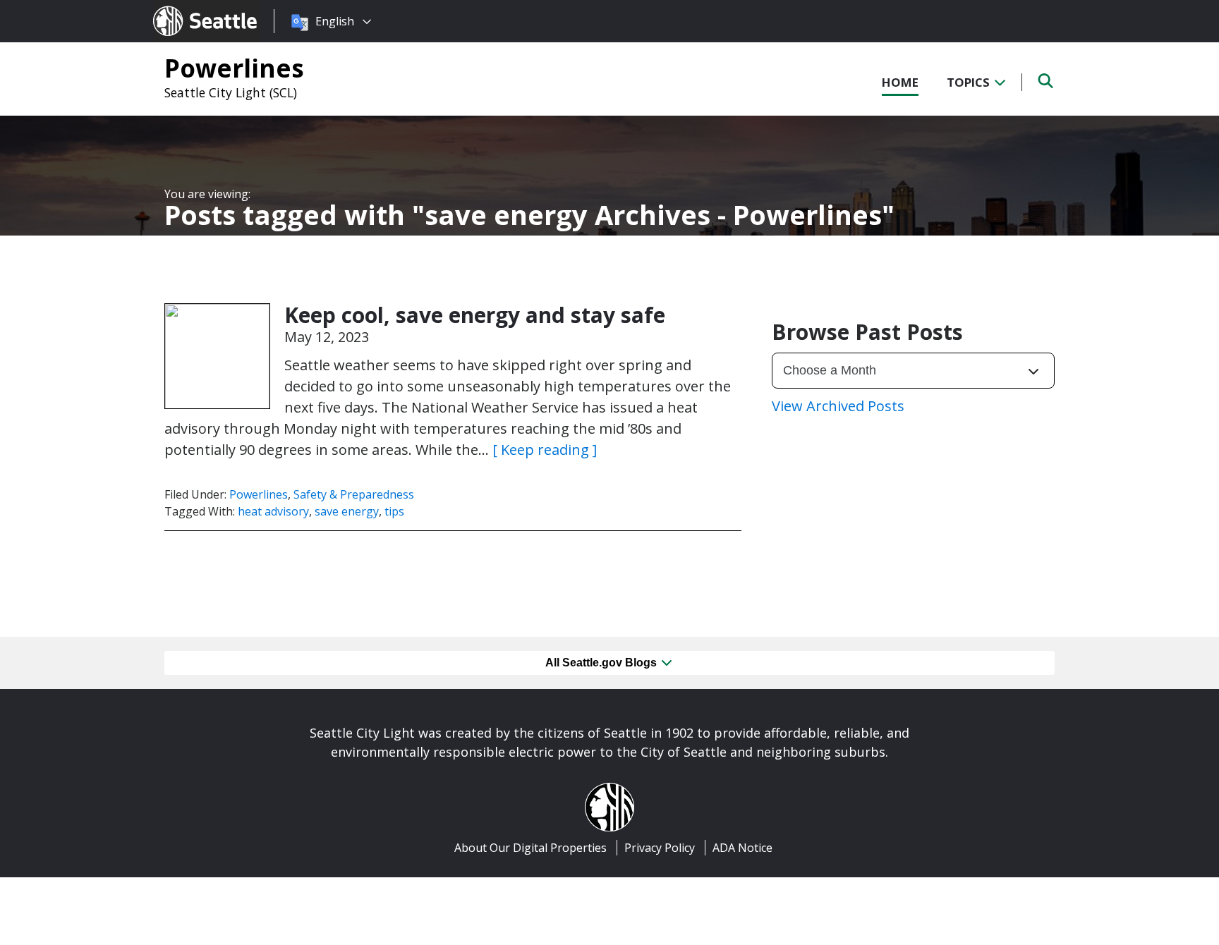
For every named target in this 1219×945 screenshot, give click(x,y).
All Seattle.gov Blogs (602, 663)
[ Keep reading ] (544, 449)
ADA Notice (742, 847)
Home (900, 82)
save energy (347, 511)
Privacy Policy (659, 847)
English (334, 21)
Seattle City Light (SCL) (230, 92)
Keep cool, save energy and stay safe (474, 314)
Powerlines (234, 68)
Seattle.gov (183, 8)
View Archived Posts (838, 405)
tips (394, 511)
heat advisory (273, 511)
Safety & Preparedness (353, 494)
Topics (970, 82)
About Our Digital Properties (530, 847)
